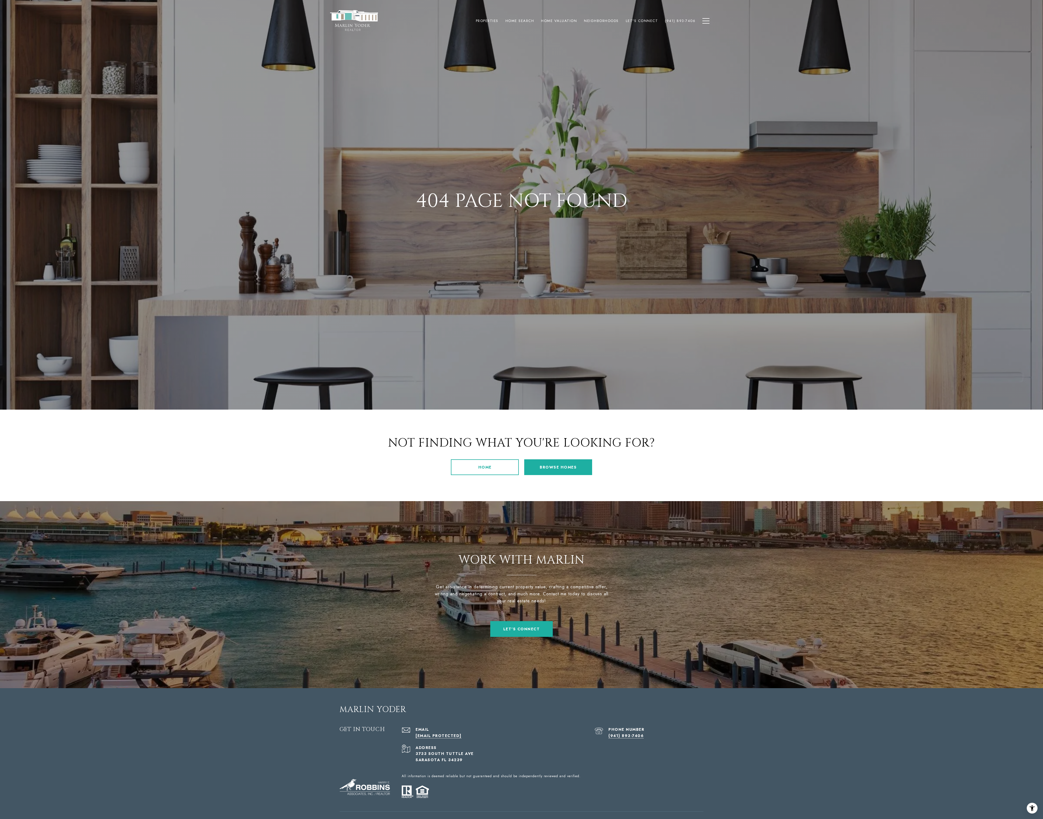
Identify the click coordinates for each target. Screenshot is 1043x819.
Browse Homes (558, 467)
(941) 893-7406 (626, 735)
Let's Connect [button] (521, 629)
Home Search (519, 20)
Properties (487, 20)
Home (485, 467)
